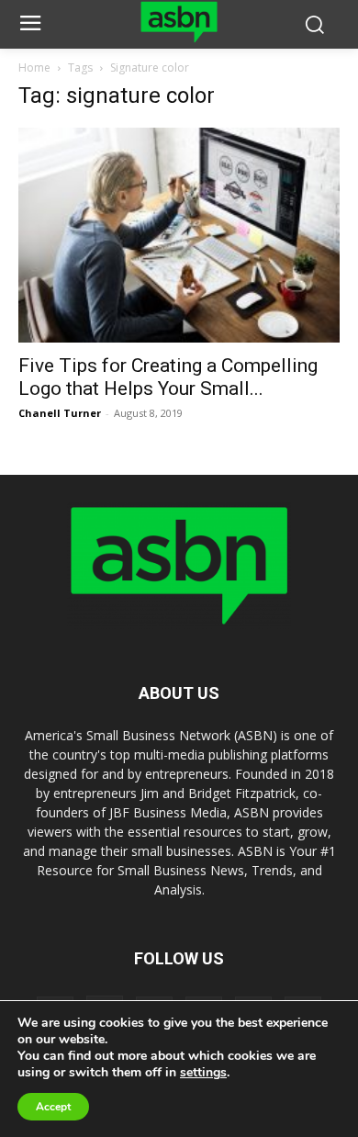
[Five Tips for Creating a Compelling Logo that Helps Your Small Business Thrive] (179, 235)
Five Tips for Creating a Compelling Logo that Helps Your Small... (168, 377)
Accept (53, 1106)
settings (203, 1072)
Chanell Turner (59, 413)
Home (34, 67)
